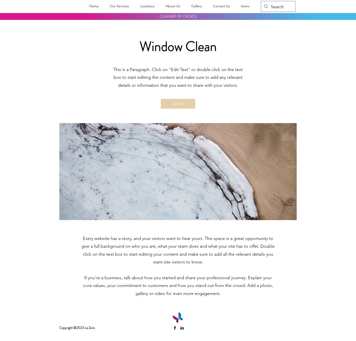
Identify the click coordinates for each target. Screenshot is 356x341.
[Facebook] (174, 327)
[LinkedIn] (182, 327)
